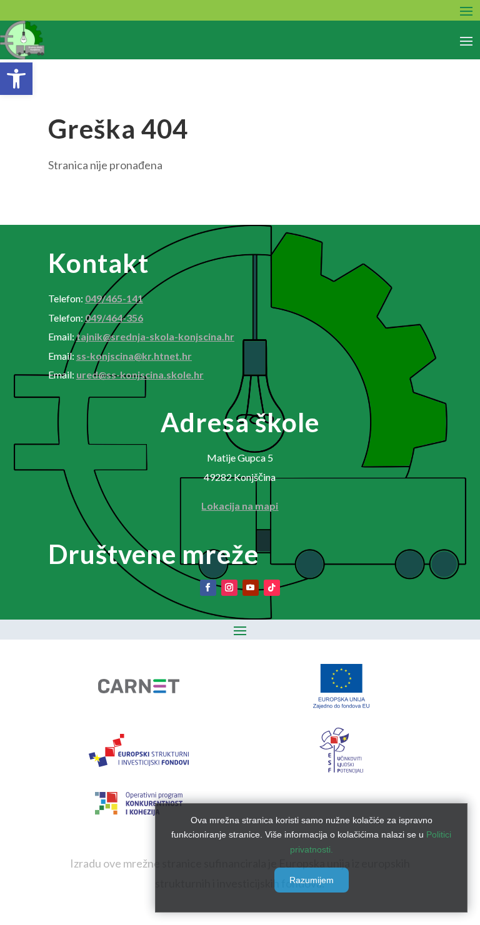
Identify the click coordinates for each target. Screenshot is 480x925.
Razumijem (311, 880)
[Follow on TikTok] (272, 588)
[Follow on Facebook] (208, 588)
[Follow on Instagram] (229, 588)
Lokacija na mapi (239, 506)
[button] (16, 78)
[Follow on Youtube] (250, 588)
